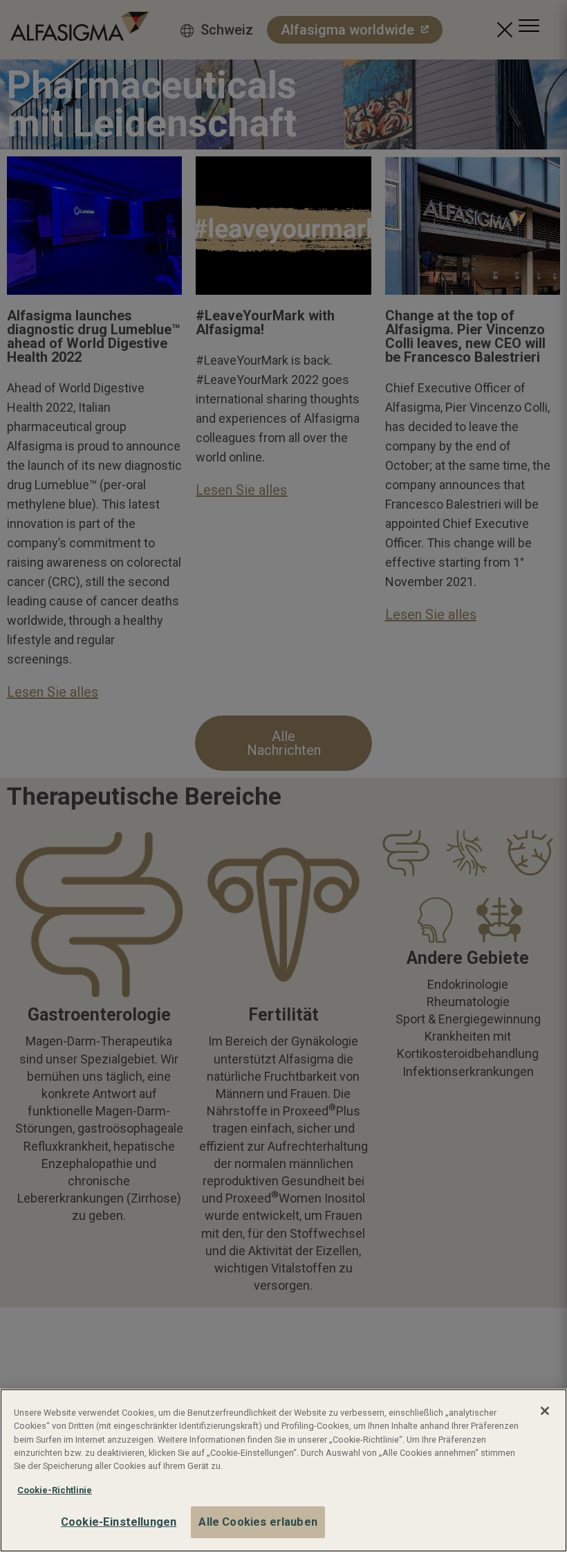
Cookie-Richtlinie (54, 1490)
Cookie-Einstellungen (118, 1521)
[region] (283, 1470)
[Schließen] (545, 1411)
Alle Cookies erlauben (257, 1521)
